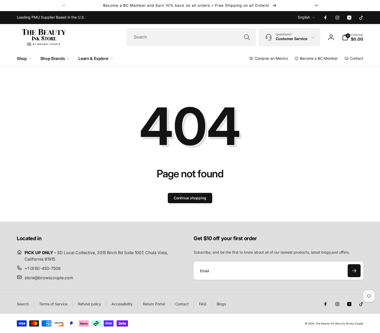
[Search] (247, 37)
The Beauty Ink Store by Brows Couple (339, 323)
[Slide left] (63, 5)
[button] (352, 37)
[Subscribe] (354, 270)
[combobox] (191, 37)
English (304, 17)
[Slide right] (316, 5)
